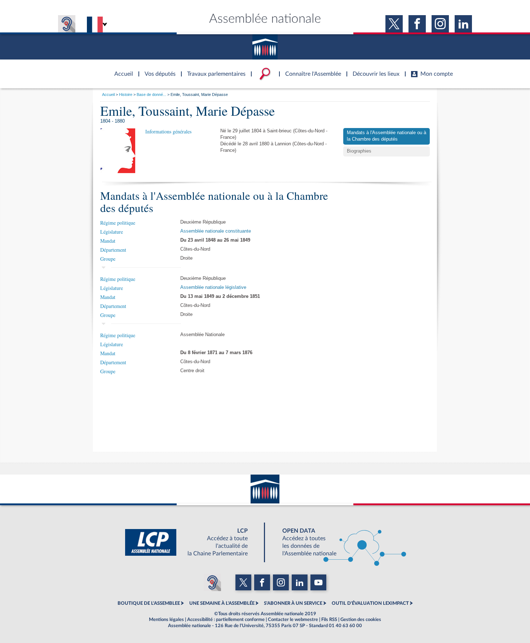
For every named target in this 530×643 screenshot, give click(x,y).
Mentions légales (166, 619)
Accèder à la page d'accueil (121, 69)
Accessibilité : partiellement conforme (226, 619)
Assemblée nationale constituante (215, 231)
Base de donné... (151, 94)
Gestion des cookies (360, 619)
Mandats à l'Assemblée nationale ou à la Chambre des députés (386, 136)
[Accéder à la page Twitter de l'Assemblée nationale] (394, 23)
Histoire (125, 94)
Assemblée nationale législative (213, 287)
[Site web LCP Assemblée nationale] (192, 542)
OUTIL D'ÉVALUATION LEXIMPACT (370, 603)
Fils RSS (329, 619)
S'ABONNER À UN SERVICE (293, 603)
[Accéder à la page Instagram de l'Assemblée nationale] (440, 23)
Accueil (108, 94)
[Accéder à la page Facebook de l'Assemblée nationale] (417, 23)
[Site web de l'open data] (338, 542)
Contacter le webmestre (293, 619)
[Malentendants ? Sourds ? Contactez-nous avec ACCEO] (66, 23)
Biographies (359, 151)
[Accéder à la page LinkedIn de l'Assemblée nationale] (463, 23)
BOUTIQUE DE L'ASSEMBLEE (149, 603)
